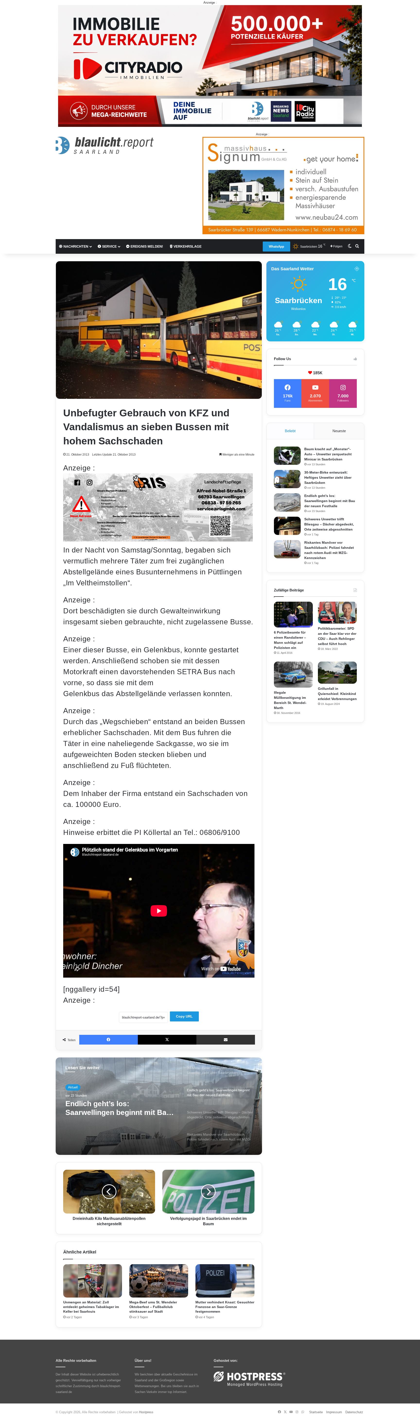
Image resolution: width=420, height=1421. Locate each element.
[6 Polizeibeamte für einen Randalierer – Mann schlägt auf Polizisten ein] (293, 615)
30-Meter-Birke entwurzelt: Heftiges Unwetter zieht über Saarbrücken (327, 477)
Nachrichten (75, 246)
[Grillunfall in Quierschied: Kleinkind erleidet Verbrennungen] (337, 672)
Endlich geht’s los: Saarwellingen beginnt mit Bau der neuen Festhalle (329, 501)
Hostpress (146, 1412)
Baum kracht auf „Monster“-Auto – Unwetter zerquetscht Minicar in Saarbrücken (328, 454)
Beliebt (290, 431)
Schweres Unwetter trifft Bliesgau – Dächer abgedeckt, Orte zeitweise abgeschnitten (117, 1108)
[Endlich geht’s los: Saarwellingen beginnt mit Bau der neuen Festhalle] (287, 502)
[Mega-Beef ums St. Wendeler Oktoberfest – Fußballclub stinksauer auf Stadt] (158, 1281)
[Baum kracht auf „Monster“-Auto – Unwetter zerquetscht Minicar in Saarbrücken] (287, 456)
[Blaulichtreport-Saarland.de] (105, 145)
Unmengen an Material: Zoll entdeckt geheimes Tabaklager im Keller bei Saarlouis (91, 1306)
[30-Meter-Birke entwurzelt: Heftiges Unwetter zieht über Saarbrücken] (287, 479)
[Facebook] (108, 1040)
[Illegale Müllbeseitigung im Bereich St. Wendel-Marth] (293, 675)
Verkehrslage (187, 246)
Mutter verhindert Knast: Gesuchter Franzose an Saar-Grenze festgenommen (224, 1306)
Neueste (339, 431)
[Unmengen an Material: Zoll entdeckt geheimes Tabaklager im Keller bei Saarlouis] (92, 1281)
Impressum (334, 1412)
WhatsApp (276, 246)
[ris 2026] (158, 539)
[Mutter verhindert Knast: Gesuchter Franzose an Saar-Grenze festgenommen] (224, 1281)
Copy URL (184, 1016)
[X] (167, 1040)
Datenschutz (354, 1412)
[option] (159, 1106)
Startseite (316, 1412)
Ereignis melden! (146, 246)
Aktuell (73, 1087)
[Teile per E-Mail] (225, 1040)
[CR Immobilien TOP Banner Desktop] (210, 65)
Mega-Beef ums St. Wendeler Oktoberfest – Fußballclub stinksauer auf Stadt (153, 1306)
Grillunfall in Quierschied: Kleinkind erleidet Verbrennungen (337, 694)
